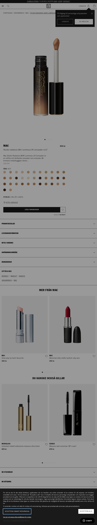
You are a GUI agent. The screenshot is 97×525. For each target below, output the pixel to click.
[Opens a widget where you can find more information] (87, 521)
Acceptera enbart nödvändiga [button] (17, 511)
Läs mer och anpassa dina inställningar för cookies (17, 517)
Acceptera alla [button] (86, 511)
